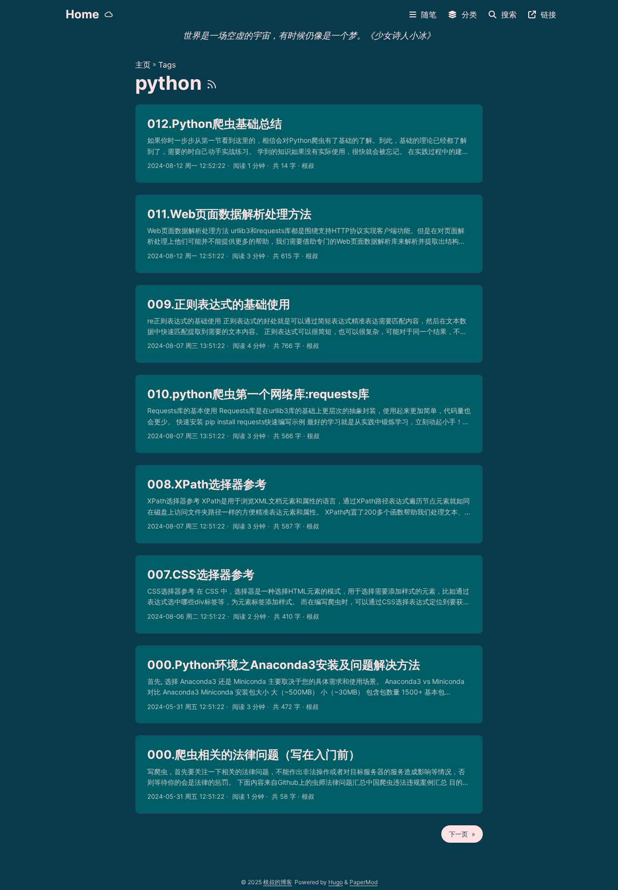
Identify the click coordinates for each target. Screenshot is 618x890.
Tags (167, 65)
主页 (143, 65)
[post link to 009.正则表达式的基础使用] (309, 324)
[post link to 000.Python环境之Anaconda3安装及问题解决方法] (309, 684)
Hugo (335, 882)
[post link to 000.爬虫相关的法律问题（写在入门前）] (309, 774)
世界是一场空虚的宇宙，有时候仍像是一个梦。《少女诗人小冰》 (309, 33)
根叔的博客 (277, 882)
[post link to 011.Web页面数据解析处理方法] (309, 234)
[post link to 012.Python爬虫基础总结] (309, 143)
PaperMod (364, 882)
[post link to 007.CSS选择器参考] (309, 594)
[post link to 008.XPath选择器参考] (309, 504)
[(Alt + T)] (108, 14)
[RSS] (211, 83)
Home (82, 14)
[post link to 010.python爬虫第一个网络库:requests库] (309, 414)
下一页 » (462, 834)
